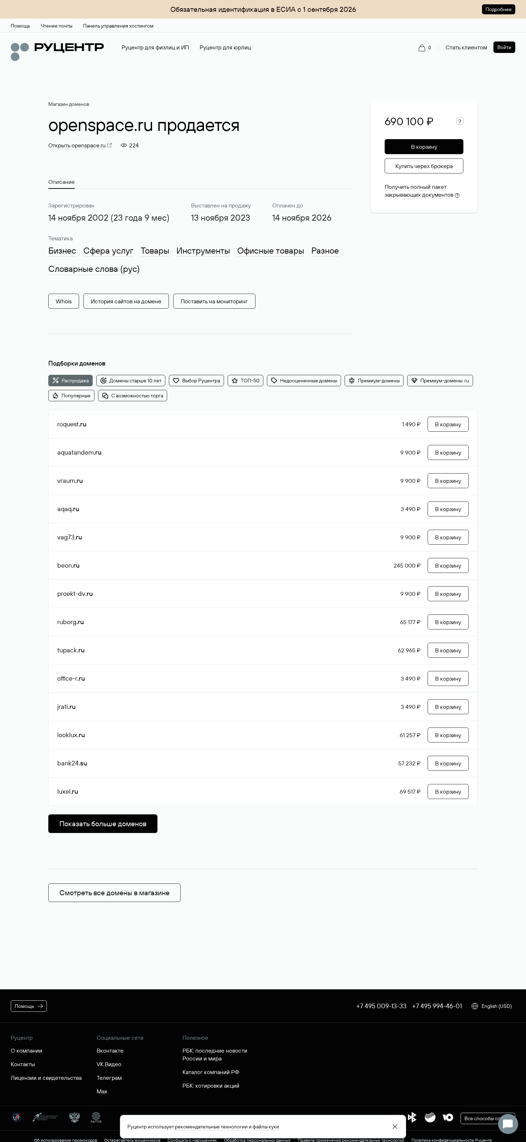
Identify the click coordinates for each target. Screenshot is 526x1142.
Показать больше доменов (102, 823)
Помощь (24, 1006)
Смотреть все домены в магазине (114, 892)
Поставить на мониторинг (214, 301)
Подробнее (499, 9)
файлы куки (266, 1126)
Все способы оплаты (487, 1118)
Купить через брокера (424, 166)
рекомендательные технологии (211, 1126)
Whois (64, 301)
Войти (504, 47)
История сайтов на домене (126, 301)
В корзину (424, 146)
